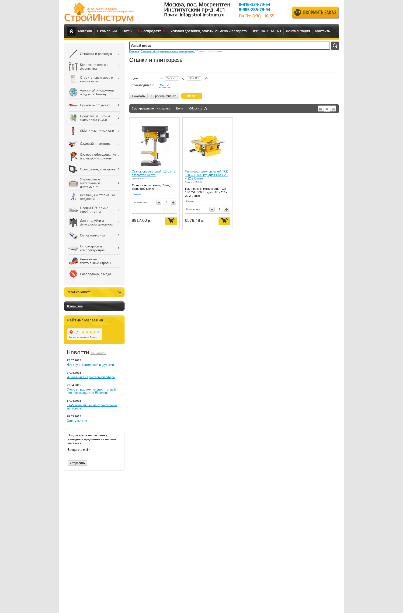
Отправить (77, 463)
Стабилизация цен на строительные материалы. (92, 406)
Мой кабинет (78, 292)
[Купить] (171, 221)
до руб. (195, 78)
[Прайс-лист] (333, 109)
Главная (134, 51)
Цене (179, 108)
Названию (163, 108)
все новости (98, 353)
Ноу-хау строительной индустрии (90, 364)
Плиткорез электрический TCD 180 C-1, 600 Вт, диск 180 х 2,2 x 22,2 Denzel (206, 175)
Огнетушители (77, 421)
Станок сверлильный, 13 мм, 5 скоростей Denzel (153, 173)
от (162, 78)
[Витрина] (327, 109)
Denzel (164, 85)
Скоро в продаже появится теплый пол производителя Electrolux (91, 391)
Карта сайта (75, 306)
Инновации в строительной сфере (91, 377)
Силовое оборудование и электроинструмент (168, 51)
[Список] (320, 109)
